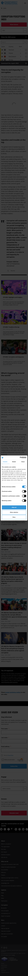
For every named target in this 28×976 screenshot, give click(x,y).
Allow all (14, 507)
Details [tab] (14, 461)
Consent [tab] (5, 461)
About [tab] (23, 461)
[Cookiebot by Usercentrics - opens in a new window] (20, 458)
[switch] (24, 491)
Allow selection (14, 512)
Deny (14, 517)
